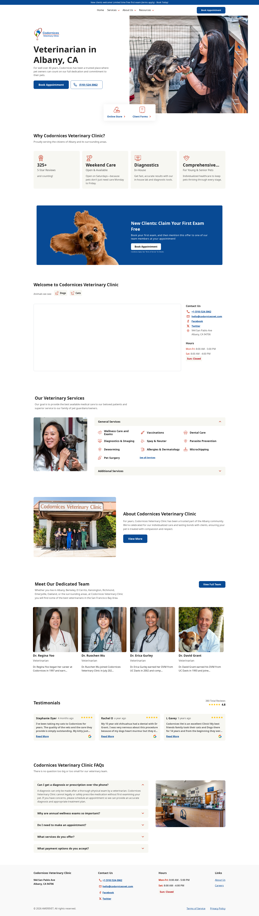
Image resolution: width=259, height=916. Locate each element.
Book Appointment (211, 10)
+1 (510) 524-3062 (112, 880)
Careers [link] (219, 885)
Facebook (108, 892)
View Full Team (212, 584)
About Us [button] (128, 10)
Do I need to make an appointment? (61, 825)
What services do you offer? (55, 837)
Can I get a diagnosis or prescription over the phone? (73, 785)
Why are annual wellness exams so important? (68, 813)
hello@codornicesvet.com (118, 886)
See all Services (147, 457)
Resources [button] (145, 10)
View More (135, 539)
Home (100, 10)
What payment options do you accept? (63, 848)
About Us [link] (220, 880)
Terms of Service (196, 908)
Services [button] (112, 10)
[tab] (59, 468)
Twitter (107, 898)
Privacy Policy (217, 908)
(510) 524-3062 (88, 85)
